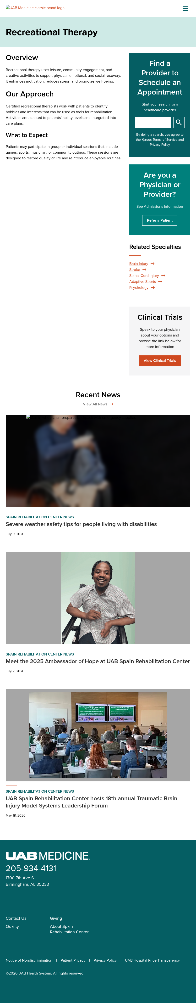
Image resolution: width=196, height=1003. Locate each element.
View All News (95, 404)
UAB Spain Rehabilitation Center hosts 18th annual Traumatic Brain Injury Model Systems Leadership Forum (91, 802)
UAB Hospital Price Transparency (152, 960)
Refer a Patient (160, 220)
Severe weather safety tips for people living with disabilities (81, 524)
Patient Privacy (73, 960)
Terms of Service (165, 139)
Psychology (138, 287)
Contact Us (16, 918)
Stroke (134, 269)
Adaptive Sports (142, 281)
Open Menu (185, 9)
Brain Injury (138, 263)
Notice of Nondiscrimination (29, 960)
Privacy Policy (160, 144)
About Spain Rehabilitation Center (69, 929)
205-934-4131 (31, 868)
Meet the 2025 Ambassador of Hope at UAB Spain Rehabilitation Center (98, 661)
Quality (12, 926)
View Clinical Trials (160, 360)
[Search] (179, 122)
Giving (56, 918)
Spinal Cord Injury (144, 275)
